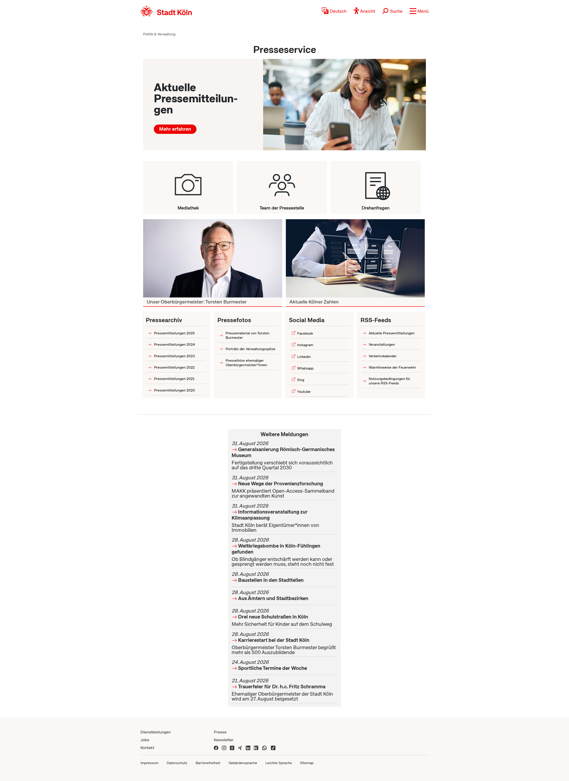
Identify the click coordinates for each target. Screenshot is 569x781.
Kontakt (147, 747)
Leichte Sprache (278, 763)
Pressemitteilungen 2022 (174, 367)
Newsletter (224, 739)
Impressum (149, 763)
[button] (419, 11)
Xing (300, 379)
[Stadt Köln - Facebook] (216, 747)
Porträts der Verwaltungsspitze (250, 349)
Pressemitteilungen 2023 (174, 356)
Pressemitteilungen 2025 (174, 333)
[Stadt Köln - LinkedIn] (248, 747)
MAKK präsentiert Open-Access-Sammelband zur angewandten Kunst (283, 486)
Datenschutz (177, 763)
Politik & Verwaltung (159, 34)
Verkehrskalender (383, 356)
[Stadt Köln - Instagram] (224, 747)
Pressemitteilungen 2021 (174, 378)
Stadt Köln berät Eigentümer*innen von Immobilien (275, 517)
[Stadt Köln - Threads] (232, 747)
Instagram (305, 345)
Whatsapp (305, 368)
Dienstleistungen (155, 732)
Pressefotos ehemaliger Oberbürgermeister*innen (246, 362)
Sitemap (306, 763)
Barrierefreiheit (208, 763)
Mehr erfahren (175, 129)
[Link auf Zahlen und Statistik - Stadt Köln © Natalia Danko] (355, 258)
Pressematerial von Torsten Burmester (247, 335)
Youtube (304, 391)
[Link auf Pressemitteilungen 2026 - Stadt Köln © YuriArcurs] (344, 104)
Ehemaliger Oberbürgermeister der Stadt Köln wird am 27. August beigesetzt (282, 689)
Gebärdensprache (242, 763)
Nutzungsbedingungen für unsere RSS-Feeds (389, 380)
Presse (220, 732)
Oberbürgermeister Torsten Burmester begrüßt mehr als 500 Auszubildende (284, 643)
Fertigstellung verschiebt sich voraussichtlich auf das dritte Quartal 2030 (283, 455)
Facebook (305, 333)
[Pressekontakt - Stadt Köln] (282, 183)
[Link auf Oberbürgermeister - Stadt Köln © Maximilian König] (212, 258)
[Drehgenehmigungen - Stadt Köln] (376, 183)
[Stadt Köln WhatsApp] (264, 747)
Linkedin (304, 356)
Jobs (144, 739)
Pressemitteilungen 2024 (174, 344)
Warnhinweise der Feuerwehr (392, 367)
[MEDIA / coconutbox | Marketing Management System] (188, 183)
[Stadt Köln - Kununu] (256, 747)
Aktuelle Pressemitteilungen (392, 333)
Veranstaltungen (382, 344)
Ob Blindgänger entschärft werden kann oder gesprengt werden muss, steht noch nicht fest (283, 551)
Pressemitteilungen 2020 (174, 390)
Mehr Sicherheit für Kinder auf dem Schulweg (282, 617)
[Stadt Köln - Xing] (240, 747)
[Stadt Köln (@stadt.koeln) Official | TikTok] (273, 747)
